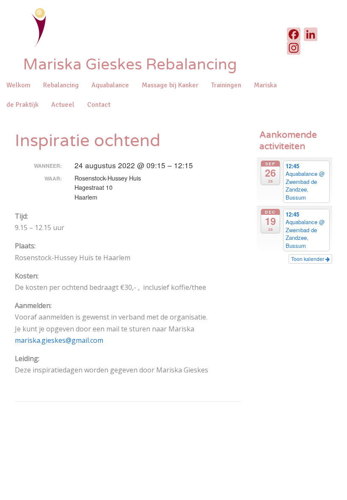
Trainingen (226, 85)
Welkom (18, 85)
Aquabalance (110, 85)
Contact (98, 104)
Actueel (62, 104)
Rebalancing (61, 85)
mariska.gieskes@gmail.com (59, 340)
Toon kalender (308, 258)
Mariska (265, 85)
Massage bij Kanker (170, 85)
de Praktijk (22, 104)
